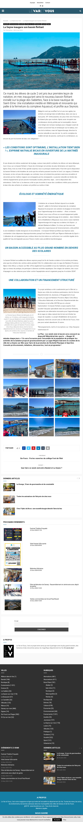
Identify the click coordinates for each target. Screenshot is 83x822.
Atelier (49, 685)
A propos (32, 2)
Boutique (5, 682)
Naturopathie (51, 694)
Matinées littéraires (7, 765)
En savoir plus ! (69, 648)
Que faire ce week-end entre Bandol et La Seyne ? (41, 468)
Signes (5, 711)
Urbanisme (49, 743)
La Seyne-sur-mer (29, 24)
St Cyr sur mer (7, 717)
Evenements (5, 685)
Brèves (48, 702)
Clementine (9, 30)
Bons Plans (49, 682)
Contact (47, 2)
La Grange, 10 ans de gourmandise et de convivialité (35, 484)
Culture (48, 705)
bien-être (50, 688)
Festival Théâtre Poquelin (9, 754)
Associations (50, 679)
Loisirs (47, 726)
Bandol (5, 679)
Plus (64, 819)
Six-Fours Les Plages (10, 714)
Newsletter (40, 2)
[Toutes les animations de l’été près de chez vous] (9, 499)
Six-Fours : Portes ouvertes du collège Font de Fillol (41, 458)
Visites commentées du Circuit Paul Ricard (15, 778)
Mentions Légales (41, 808)
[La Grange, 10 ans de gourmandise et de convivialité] (9, 487)
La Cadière (6, 691)
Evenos (4, 688)
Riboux (5, 705)
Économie (49, 708)
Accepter (57, 820)
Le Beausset (7, 697)
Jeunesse (49, 720)
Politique (48, 731)
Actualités (6, 24)
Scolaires (38, 24)
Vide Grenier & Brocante (9, 759)
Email (16, 621)
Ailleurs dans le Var (8, 676)
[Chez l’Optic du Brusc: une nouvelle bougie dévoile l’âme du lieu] (9, 511)
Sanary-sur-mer (8, 708)
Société (44, 24)
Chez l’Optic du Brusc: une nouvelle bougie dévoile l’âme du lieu (39, 508)
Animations (50, 676)
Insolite (21, 24)
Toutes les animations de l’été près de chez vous (34, 496)
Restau (49, 697)
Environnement (14, 24)
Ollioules (6, 703)
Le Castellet (6, 700)
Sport (48, 24)
